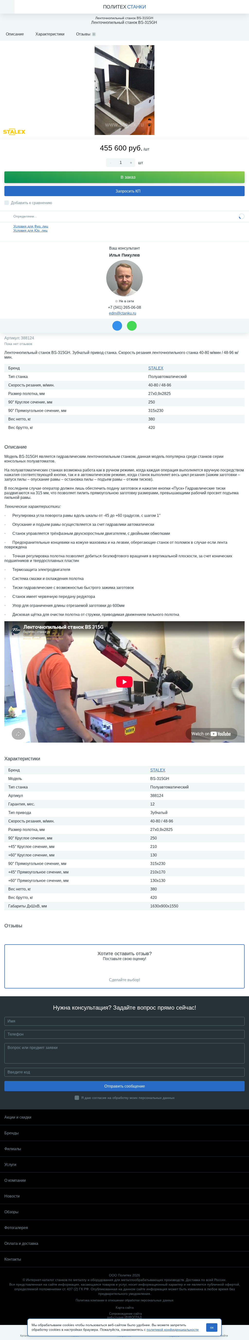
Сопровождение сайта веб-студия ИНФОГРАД (124, 1315)
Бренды (11, 1133)
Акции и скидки (17, 1117)
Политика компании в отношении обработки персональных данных (125, 1300)
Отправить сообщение (124, 1086)
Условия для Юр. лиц (30, 230)
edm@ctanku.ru (122, 313)
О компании (15, 1180)
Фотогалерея (16, 1228)
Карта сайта (124, 1307)
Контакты (12, 1259)
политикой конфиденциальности (173, 1330)
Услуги (10, 1165)
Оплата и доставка (21, 1243)
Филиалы (12, 1149)
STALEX (155, 368)
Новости (12, 1196)
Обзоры (11, 1212)
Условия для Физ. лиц (30, 226)
